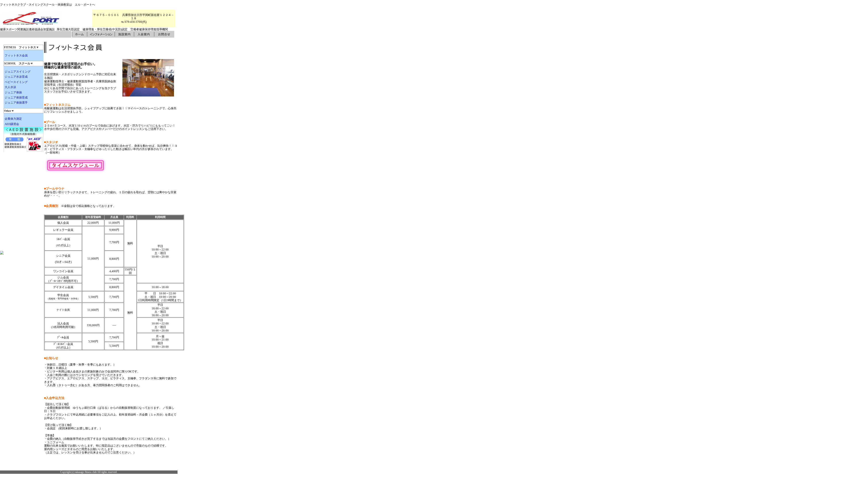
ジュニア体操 (13, 92)
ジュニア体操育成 (16, 97)
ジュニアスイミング (18, 71)
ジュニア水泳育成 (16, 76)
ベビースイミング (16, 82)
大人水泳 (10, 87)
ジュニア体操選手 (16, 102)
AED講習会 (12, 124)
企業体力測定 (13, 118)
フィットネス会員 (16, 55)
